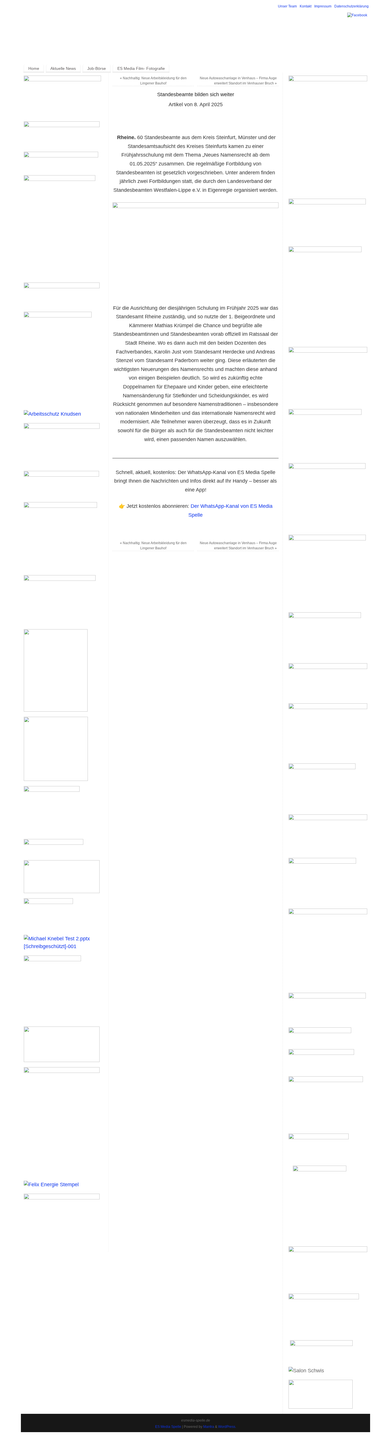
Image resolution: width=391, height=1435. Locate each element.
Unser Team (287, 6)
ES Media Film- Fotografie (141, 68)
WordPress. (227, 1427)
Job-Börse (96, 68)
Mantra (208, 1427)
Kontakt (305, 6)
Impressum (322, 6)
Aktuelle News (63, 68)
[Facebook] (357, 15)
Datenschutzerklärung (351, 6)
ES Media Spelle (168, 1427)
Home (33, 68)
